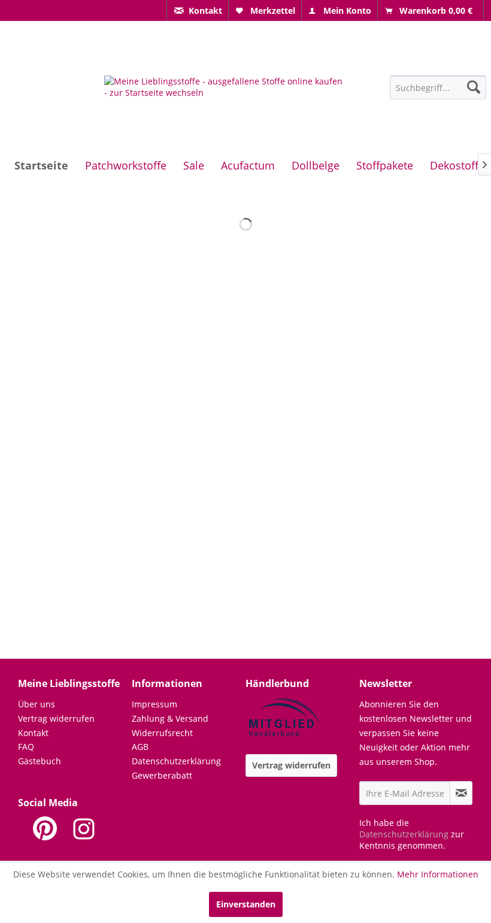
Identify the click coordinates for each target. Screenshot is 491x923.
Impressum (154, 704)
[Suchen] (473, 87)
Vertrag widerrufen (56, 718)
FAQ (26, 746)
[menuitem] (197, 10)
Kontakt (33, 733)
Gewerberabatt (162, 775)
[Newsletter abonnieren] (461, 793)
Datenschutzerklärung (176, 761)
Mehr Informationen (437, 874)
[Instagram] (84, 828)
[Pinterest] (45, 828)
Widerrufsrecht (162, 733)
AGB (140, 746)
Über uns (36, 704)
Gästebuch (39, 761)
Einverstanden (245, 904)
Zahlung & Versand (170, 718)
